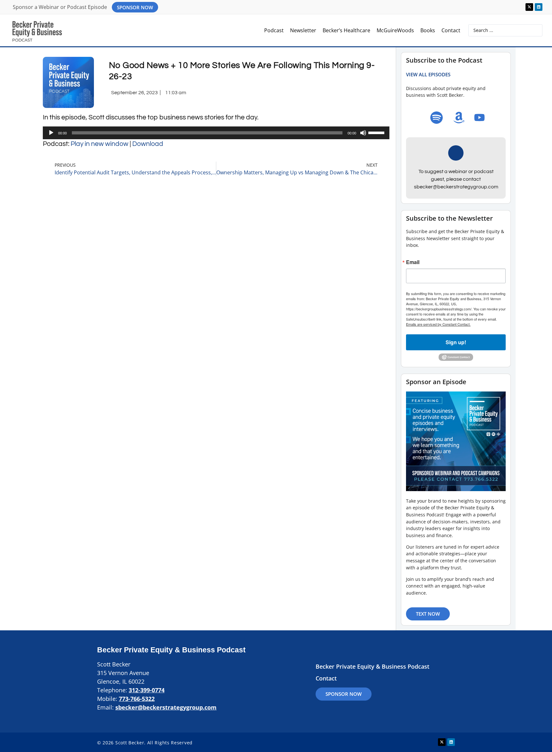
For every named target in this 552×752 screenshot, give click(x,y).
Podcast (274, 30)
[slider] (377, 132)
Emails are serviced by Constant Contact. (438, 324)
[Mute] (363, 133)
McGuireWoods (395, 30)
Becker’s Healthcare (346, 30)
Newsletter (303, 30)
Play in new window (99, 144)
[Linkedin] (538, 7)
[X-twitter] (529, 7)
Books (427, 30)
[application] (216, 132)
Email (412, 262)
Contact (450, 30)
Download (147, 144)
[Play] (51, 133)
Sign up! (456, 342)
